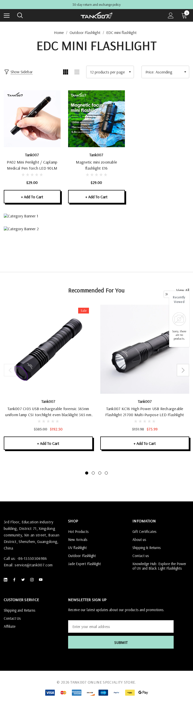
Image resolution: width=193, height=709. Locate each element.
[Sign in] (171, 15)
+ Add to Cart (32, 196)
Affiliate (9, 626)
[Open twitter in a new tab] (24, 580)
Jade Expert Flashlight (84, 563)
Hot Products (78, 531)
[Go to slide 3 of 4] (99, 473)
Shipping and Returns (19, 610)
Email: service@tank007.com (28, 564)
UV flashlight (77, 547)
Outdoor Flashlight (82, 555)
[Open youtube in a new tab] (41, 580)
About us (139, 539)
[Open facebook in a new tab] (15, 580)
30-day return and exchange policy (96, 5)
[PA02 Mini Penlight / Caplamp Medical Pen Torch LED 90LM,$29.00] (32, 118)
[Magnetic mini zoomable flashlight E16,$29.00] (96, 118)
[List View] (76, 72)
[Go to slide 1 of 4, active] (86, 473)
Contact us (140, 555)
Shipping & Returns (146, 547)
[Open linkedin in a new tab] (6, 580)
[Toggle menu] (7, 15)
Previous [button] (10, 370)
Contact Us (12, 618)
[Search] (20, 15)
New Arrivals (77, 539)
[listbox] (165, 72)
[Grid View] (65, 72)
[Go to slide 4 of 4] (106, 473)
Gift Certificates (144, 531)
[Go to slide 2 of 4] (93, 473)
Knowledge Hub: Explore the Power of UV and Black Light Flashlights (159, 566)
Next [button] (183, 370)
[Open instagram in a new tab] (33, 580)
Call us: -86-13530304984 (25, 558)
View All (182, 290)
